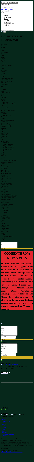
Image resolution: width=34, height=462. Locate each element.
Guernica (3, 189)
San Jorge (3, 230)
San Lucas (4, 209)
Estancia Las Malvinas (7, 120)
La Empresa (7, 17)
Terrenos (4, 419)
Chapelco (3, 99)
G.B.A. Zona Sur (6, 83)
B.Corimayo (4, 168)
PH (2, 62)
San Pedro (4, 151)
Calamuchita (4, 233)
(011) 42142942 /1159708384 (10, 365)
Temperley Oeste (5, 218)
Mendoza (3, 71)
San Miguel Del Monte (7, 146)
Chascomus (4, 113)
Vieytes (3, 157)
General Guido (5, 121)
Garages (4, 429)
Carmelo (3, 97)
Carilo (2, 222)
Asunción (3, 86)
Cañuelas (3, 180)
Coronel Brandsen (6, 115)
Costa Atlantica (5, 84)
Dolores (3, 117)
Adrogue (3, 165)
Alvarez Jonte (5, 109)
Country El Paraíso (6, 183)
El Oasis (3, 100)
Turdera (3, 220)
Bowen (3, 96)
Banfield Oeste (5, 172)
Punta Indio (4, 134)
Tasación (6, 25)
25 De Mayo (4, 107)
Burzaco (3, 175)
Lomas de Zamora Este (7, 197)
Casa (2, 54)
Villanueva (4, 159)
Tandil (2, 152)
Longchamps (4, 201)
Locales (3, 57)
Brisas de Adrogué (6, 173)
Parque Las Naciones (7, 204)
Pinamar (3, 226)
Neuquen (3, 75)
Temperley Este (5, 217)
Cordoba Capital (5, 235)
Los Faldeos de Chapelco (8, 102)
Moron (3, 163)
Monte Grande (5, 202)
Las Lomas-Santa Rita (7, 162)
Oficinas (4, 424)
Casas (3, 423)
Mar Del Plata (5, 225)
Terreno (3, 50)
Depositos (4, 432)
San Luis (3, 76)
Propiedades (7, 22)
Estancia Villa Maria (6, 184)
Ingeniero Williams (6, 126)
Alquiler (6, 20)
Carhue (3, 112)
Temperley (4, 215)
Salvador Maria (5, 142)
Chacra (3, 67)
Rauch (2, 139)
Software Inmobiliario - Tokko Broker (11, 452)
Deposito (3, 63)
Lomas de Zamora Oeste (8, 199)
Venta (6, 19)
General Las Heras (6, 123)
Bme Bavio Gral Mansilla (8, 110)
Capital (3, 105)
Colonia (3, 73)
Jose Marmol (4, 191)
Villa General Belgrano (7, 236)
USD (2, 239)
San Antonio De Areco (7, 144)
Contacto (7, 27)
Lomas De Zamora (6, 194)
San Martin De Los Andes (8, 104)
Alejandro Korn (5, 167)
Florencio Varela (5, 186)
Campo (3, 58)
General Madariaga (6, 125)
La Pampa (4, 70)
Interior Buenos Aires (7, 78)
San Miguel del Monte (7, 149)
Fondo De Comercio (7, 65)
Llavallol (3, 193)
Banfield (3, 170)
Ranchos (3, 138)
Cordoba (3, 89)
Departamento (5, 52)
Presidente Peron (5, 205)
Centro (3, 223)
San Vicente (4, 210)
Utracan (3, 94)
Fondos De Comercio (8, 434)
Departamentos (6, 421)
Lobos (2, 130)
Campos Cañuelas (6, 176)
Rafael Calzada (5, 207)
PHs (3, 431)
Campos (4, 427)
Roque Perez (4, 141)
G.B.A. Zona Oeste (6, 81)
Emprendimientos (9, 23)
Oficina (3, 55)
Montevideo (4, 88)
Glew (2, 188)
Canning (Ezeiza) (6, 178)
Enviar (3, 339)
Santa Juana (4, 214)
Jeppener (3, 128)
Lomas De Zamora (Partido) (9, 196)
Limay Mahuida (5, 92)
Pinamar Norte (5, 228)
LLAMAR (7, 15)
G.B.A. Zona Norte (6, 79)
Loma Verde (4, 133)
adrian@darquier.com (7, 8)
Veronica (3, 155)
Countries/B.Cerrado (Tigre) (9, 160)
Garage (3, 60)
